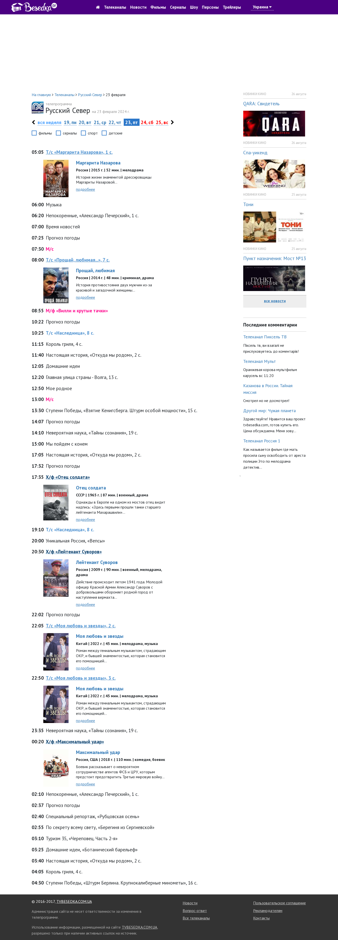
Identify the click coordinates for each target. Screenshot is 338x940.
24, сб (147, 122)
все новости (275, 300)
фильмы (45, 133)
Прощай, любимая (95, 270)
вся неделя (49, 122)
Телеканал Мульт (259, 361)
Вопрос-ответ (195, 910)
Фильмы (158, 7)
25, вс (162, 122)
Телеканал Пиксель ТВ (265, 337)
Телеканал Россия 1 (261, 441)
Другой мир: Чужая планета (269, 410)
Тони (248, 204)
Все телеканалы (196, 917)
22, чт (115, 122)
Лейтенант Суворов (97, 562)
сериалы (70, 133)
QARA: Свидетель (261, 103)
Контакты (261, 917)
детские (115, 133)
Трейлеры (232, 7)
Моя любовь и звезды (99, 636)
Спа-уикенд (255, 152)
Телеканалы (115, 7)
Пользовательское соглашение (279, 902)
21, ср (100, 122)
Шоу (194, 7)
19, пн (70, 122)
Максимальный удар (98, 752)
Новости (138, 7)
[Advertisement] (169, 53)
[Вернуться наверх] (329, 925)
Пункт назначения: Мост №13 (274, 258)
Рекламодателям (267, 910)
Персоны (210, 7)
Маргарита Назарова (98, 163)
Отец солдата (91, 487)
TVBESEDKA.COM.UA (74, 901)
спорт (93, 133)
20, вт (85, 122)
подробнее (85, 189)
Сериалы (178, 7)
